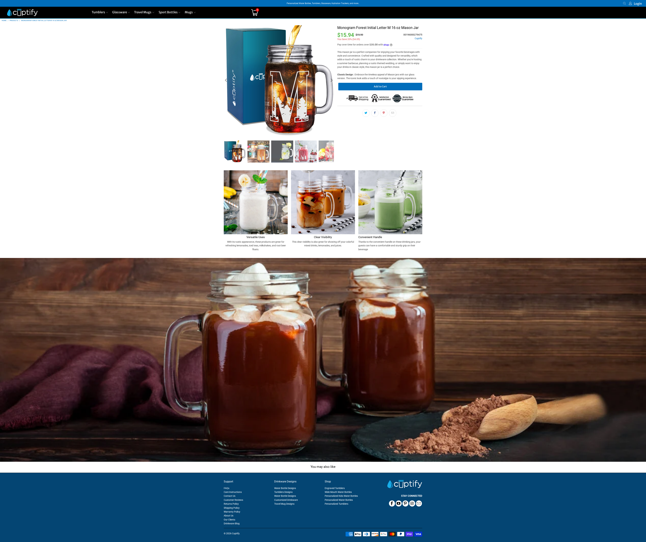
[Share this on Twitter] (366, 113)
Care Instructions (233, 492)
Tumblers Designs (283, 492)
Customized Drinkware (286, 500)
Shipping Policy (232, 507)
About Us (228, 515)
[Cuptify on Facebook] (392, 503)
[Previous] (226, 80)
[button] (100, 12)
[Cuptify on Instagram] (412, 503)
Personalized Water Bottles (339, 500)
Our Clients (229, 519)
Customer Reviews (233, 500)
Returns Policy (231, 503)
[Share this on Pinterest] (383, 113)
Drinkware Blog (232, 523)
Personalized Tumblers (336, 503)
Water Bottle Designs (285, 488)
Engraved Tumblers (335, 488)
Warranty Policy (232, 511)
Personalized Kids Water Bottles (341, 496)
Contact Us (229, 496)
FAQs (226, 488)
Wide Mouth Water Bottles (338, 492)
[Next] (331, 80)
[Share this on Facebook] (375, 113)
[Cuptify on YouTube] (399, 503)
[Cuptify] (22, 12)
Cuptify (418, 38)
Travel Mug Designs (284, 503)
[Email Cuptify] (419, 503)
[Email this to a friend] (392, 113)
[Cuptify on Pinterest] (405, 503)
